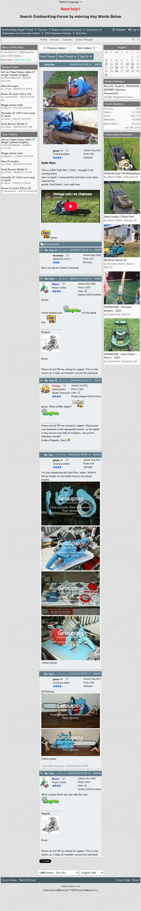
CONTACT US (74, 886)
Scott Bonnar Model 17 (14, 123)
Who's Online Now (12, 47)
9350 (98, 64)
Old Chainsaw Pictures (58, 33)
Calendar (67, 39)
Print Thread (48, 56)
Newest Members (115, 81)
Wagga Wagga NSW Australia (86, 396)
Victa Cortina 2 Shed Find (119, 216)
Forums (42, 29)
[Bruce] (44, 292)
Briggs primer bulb (11, 105)
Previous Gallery (56, 48)
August (122, 47)
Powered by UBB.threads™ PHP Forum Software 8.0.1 (70, 890)
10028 (98, 673)
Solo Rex (49, 64)
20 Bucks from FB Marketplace (122, 173)
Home (135, 880)
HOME (64, 886)
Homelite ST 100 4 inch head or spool (18, 114)
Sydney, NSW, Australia (89, 294)
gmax (65, 250)
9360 (98, 250)
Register (120, 29)
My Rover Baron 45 (115, 260)
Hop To (84, 56)
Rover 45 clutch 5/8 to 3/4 (16, 94)
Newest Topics (10, 67)
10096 (98, 773)
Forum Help (123, 880)
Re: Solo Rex (52, 250)
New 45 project (10, 85)
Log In (135, 29)
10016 (98, 454)
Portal (43, 39)
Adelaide (88, 157)
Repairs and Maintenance (67, 29)
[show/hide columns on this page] (138, 40)
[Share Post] (90, 64)
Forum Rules (9, 880)
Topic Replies (9, 134)
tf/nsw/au (87, 262)
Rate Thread (66, 56)
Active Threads (84, 39)
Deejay (62, 455)
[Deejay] (45, 394)
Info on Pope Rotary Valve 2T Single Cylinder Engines (18, 73)
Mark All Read (27, 880)
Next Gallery (84, 48)
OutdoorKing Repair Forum (17, 29)
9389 (98, 278)
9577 (98, 380)
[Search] (133, 40)
